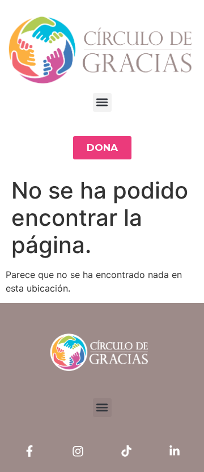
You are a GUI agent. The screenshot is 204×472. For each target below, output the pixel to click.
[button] (102, 102)
